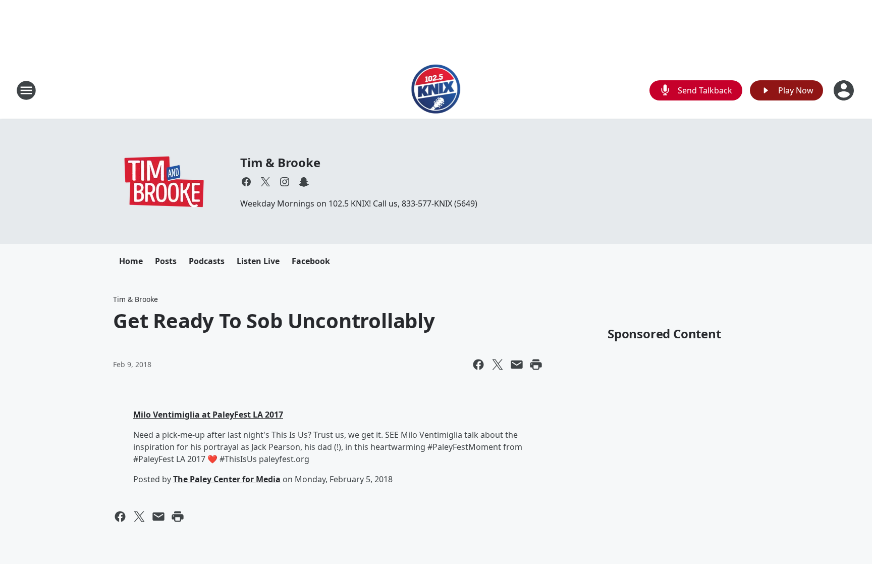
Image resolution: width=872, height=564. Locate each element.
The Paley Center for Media (227, 479)
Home (131, 261)
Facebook (311, 261)
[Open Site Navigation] (26, 90)
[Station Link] (436, 90)
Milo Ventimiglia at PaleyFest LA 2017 (208, 414)
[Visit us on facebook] (246, 182)
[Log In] (845, 90)
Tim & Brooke (280, 162)
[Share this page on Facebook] (478, 364)
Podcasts (207, 261)
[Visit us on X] (265, 182)
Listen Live (258, 261)
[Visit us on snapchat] (304, 182)
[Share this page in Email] (517, 364)
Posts (166, 261)
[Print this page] (536, 364)
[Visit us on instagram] (285, 182)
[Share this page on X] (497, 364)
